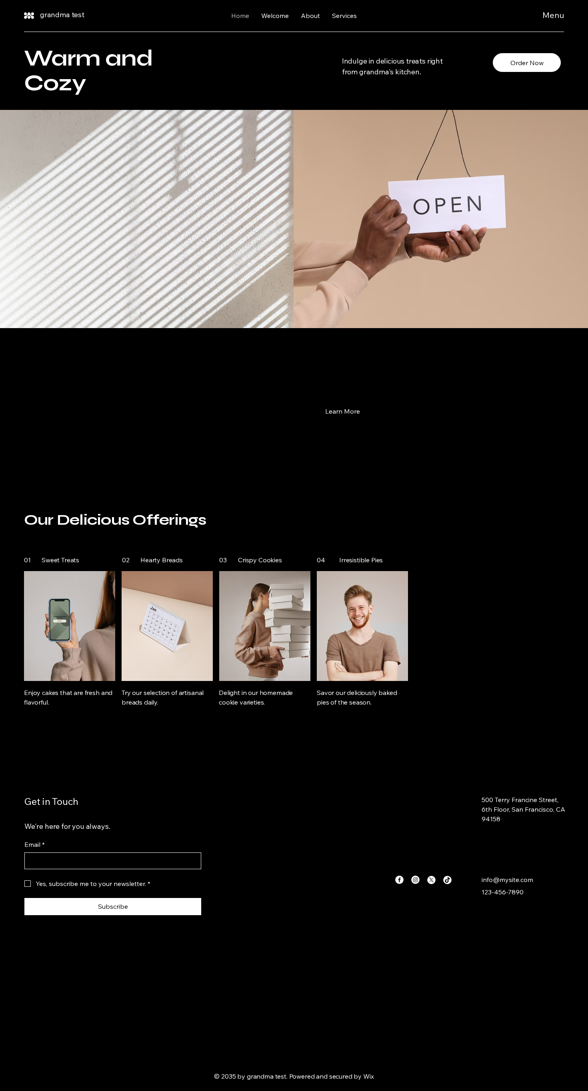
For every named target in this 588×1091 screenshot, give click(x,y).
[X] (431, 880)
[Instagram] (415, 880)
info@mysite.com (507, 880)
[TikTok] (447, 880)
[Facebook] (399, 880)
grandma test (62, 14)
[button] (342, 411)
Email (34, 844)
